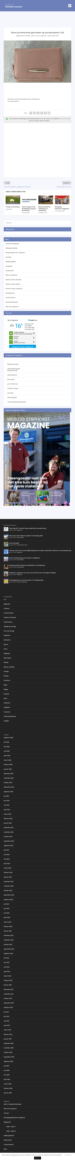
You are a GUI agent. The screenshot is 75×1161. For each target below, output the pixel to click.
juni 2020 (6, 1070)
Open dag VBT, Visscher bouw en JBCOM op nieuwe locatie (27, 528)
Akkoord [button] (37, 1158)
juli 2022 (6, 958)
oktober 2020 (8, 1052)
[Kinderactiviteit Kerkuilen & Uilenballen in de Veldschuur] (6, 566)
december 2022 (8, 935)
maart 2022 (7, 976)
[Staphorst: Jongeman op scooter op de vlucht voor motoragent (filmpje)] (6, 574)
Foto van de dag (9, 631)
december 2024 (8, 827)
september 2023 (9, 895)
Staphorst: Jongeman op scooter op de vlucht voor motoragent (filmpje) (32, 573)
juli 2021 (6, 1012)
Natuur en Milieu (9, 667)
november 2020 (8, 1048)
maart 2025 (7, 814)
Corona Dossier (8, 613)
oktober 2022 (8, 944)
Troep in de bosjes (13, 207)
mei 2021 (6, 1021)
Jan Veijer (10, 393)
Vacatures (7, 712)
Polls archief (8, 1140)
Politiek (6, 676)
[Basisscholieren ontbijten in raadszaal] (45, 199)
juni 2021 (6, 1016)
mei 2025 (6, 805)
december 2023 (8, 881)
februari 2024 (8, 872)
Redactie (27, 36)
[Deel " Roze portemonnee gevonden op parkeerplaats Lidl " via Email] (49, 113)
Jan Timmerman (12, 384)
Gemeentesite (10, 293)
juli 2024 (6, 850)
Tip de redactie (10, 297)
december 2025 (8, 773)
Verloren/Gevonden (53, 36)
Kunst (6, 649)
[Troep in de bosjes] (13, 199)
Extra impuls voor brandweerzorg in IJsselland (29, 208)
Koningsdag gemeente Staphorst (14, 1117)
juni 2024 (6, 854)
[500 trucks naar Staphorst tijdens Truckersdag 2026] (6, 537)
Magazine (7, 653)
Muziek (6, 662)
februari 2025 (8, 818)
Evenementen (20, 537)
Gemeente (7, 640)
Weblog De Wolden (11, 248)
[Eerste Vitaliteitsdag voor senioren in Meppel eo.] (6, 559)
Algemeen (44, 36)
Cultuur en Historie (10, 617)
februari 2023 (8, 926)
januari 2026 (8, 769)
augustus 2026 (8, 737)
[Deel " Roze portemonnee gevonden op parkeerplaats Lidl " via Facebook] (31, 113)
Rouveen (6, 694)
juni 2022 (6, 962)
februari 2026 (8, 764)
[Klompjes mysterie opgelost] (62, 199)
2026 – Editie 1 (11, 1126)
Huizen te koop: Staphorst (14, 288)
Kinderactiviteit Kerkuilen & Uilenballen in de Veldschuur (27, 565)
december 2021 (8, 989)
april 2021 (7, 1025)
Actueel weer (10, 270)
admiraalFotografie (13, 369)
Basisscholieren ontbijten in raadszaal (44, 208)
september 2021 (9, 1003)
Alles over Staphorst (12, 306)
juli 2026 (6, 742)
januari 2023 (8, 931)
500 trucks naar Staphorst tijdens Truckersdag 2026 (26, 536)
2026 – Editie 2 (11, 1131)
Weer (5, 1149)
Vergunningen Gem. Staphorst (15, 252)
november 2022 (8, 940)
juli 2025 (6, 796)
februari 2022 (8, 980)
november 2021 (8, 994)
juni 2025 (6, 800)
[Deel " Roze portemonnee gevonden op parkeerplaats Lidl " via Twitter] (34, 113)
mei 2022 (6, 967)
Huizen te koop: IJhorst (13, 284)
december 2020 (8, 1043)
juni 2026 (6, 746)
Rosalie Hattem (12, 370)
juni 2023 (6, 908)
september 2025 (9, 787)
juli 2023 (6, 904)
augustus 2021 (8, 1007)
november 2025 (8, 778)
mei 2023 (6, 913)
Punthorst (7, 680)
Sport (26, 545)
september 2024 (9, 841)
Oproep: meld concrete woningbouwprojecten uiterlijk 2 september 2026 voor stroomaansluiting (40, 550)
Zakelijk (6, 721)
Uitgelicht (7, 707)
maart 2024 (7, 868)
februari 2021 (8, 1034)
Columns (6, 608)
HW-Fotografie (12, 397)
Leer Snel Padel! (14, 543)
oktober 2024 (8, 836)
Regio (5, 685)
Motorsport (7, 658)
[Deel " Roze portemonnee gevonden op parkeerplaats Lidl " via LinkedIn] (45, 113)
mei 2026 (6, 751)
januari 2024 (8, 877)
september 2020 (9, 1057)
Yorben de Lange (12, 388)
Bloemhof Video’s (13, 364)
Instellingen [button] (67, 1155)
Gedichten (7, 635)
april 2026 (7, 755)
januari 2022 (8, 985)
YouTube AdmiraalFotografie (16, 402)
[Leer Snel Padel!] (6, 544)
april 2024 (7, 863)
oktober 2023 (8, 890)
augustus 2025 (8, 791)
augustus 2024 (8, 845)
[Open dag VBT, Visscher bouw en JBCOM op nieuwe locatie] (6, 529)
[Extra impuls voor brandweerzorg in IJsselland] (29, 199)
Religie (6, 689)
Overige (6, 671)
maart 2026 (7, 760)
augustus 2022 (8, 953)
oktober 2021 (8, 998)
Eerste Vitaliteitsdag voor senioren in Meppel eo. (24, 558)
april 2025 (7, 809)
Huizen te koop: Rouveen (13, 279)
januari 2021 (8, 1039)
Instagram (9, 266)
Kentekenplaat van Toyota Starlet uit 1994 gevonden (26, 580)
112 (5, 599)
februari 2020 (8, 1088)
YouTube (8, 257)
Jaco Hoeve (10, 379)
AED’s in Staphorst (11, 275)
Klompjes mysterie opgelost (62, 208)
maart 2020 (7, 1084)
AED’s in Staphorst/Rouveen (12, 1104)
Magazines (7, 1122)
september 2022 (9, 949)
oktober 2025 (8, 782)
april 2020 (7, 1079)
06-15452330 (64, 118)
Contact (6, 1113)
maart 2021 (7, 1030)
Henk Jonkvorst (12, 375)
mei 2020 (6, 1075)
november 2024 (8, 832)
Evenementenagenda (12, 243)
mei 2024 (6, 859)
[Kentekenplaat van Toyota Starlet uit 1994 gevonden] (6, 581)
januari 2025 (8, 823)
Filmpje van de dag (10, 626)
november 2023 (8, 886)
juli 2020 (6, 1066)
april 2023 (7, 917)
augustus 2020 (8, 1061)
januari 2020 (8, 1093)
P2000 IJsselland (11, 261)
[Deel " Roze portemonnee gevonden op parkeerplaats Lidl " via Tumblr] (42, 113)
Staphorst (7, 703)
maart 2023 (7, 922)
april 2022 (7, 971)
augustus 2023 (8, 899)
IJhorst (6, 644)
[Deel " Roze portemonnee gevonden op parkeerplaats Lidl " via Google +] (38, 113)
